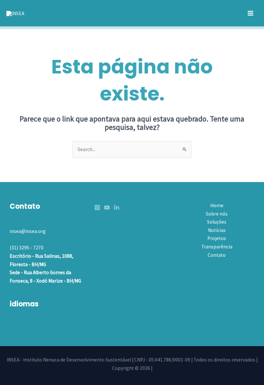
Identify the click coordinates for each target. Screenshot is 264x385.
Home (216, 205)
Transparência (216, 247)
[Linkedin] (116, 207)
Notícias (217, 230)
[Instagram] (97, 207)
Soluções (216, 222)
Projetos (216, 238)
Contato (217, 255)
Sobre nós (217, 214)
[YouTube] (107, 207)
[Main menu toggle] (251, 13)
